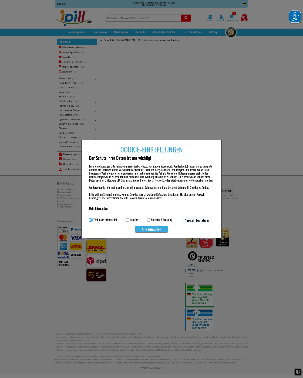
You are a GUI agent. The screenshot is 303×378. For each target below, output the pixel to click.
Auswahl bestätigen (197, 220)
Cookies (194, 187)
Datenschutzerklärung (155, 187)
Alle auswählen (151, 229)
